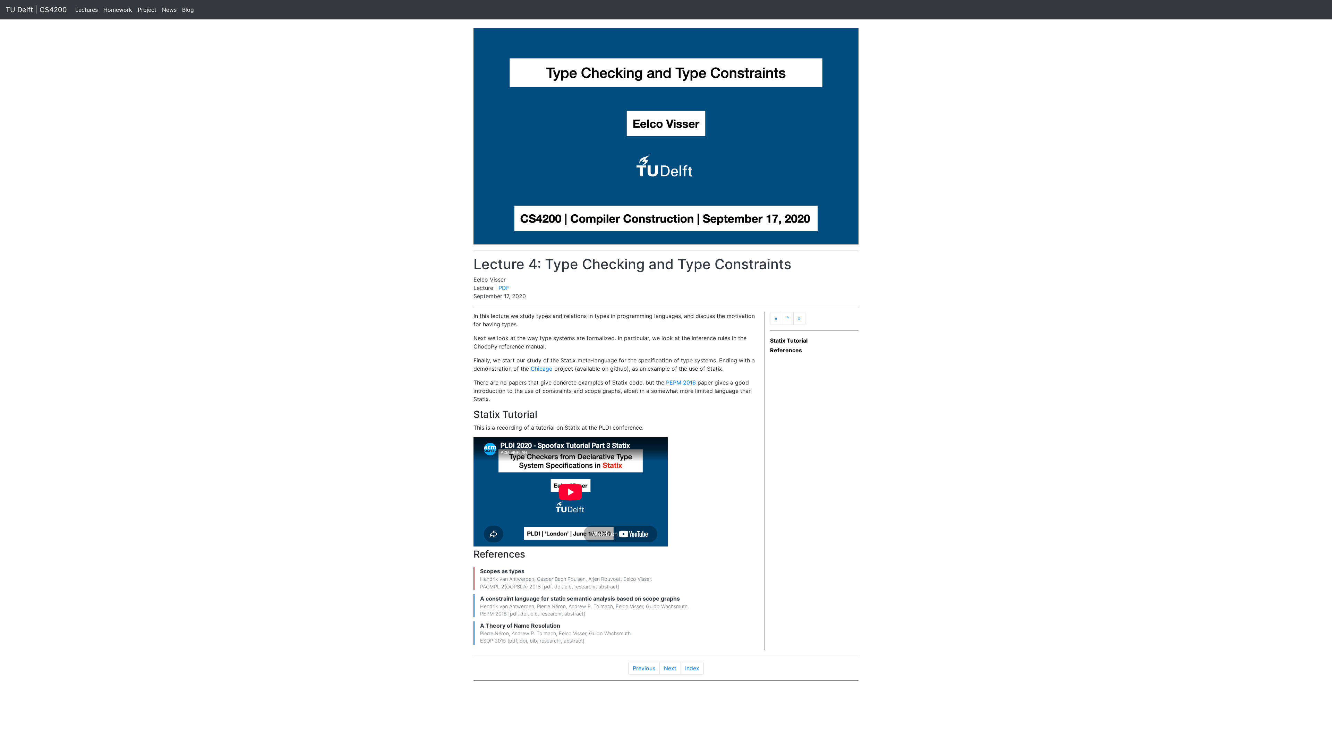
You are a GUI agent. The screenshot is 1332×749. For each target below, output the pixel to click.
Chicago (542, 368)
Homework (117, 9)
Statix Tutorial (789, 340)
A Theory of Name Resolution (520, 625)
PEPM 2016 (681, 382)
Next (670, 668)
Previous (644, 668)
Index (692, 668)
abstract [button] (607, 586)
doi (558, 586)
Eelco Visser (637, 579)
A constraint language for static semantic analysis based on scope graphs (580, 598)
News (169, 9)
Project (147, 9)
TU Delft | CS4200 (36, 10)
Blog (188, 9)
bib (568, 586)
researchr (585, 586)
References (786, 350)
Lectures (86, 9)
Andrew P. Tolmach (591, 606)
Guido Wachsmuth (667, 606)
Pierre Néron (551, 606)
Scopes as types (502, 571)
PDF (503, 287)
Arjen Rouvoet (604, 579)
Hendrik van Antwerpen (507, 579)
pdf (548, 586)
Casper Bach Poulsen (561, 579)
